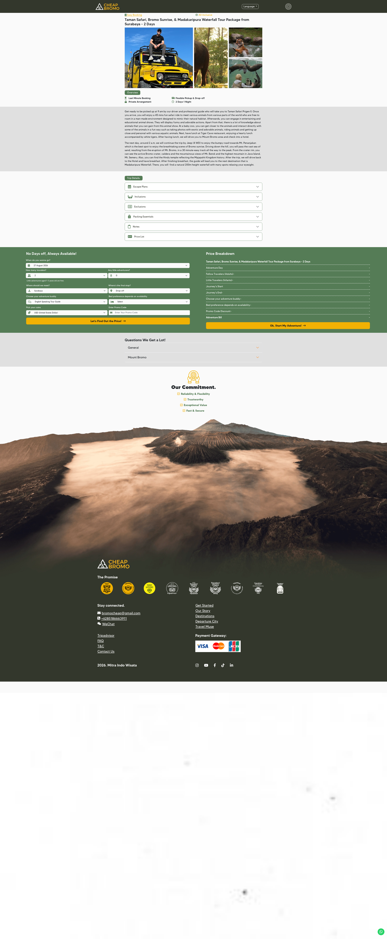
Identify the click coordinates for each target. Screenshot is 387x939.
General (133, 347)
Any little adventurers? (119, 270)
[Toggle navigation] (286, 6)
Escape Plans (140, 186)
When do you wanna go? (38, 260)
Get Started (204, 605)
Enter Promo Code (117, 307)
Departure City (206, 621)
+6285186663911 (114, 619)
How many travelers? (36, 270)
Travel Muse (204, 627)
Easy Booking (134, 14)
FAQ (101, 641)
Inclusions (140, 196)
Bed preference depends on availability (128, 296)
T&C (101, 646)
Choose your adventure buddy (41, 296)
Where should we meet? (38, 285)
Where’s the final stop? (119, 285)
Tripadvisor (106, 635)
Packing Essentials (143, 216)
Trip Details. (133, 178)
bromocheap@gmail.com (121, 613)
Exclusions (140, 206)
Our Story (202, 611)
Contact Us (106, 651)
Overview (132, 92)
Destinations (204, 616)
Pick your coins (33, 307)
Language (249, 6)
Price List (139, 236)
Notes (136, 226)
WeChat (108, 624)
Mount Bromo (137, 357)
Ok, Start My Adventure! (286, 325)
